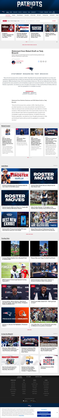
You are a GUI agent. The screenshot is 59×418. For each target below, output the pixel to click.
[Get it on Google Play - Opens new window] (33, 401)
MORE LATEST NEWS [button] (29, 234)
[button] (26, 41)
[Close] (57, 412)
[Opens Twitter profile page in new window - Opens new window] (18, 62)
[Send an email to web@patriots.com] (20, 62)
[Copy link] (46, 62)
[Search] (39, 12)
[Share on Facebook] (39, 62)
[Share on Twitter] (41, 62)
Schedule (23, 391)
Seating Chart (34, 389)
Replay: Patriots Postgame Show (13, 20)
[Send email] (43, 62)
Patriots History (13, 391)
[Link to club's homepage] (3, 12)
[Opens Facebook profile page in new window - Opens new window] (17, 62)
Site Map (13, 395)
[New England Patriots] (29, 406)
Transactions (24, 389)
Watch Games (34, 393)
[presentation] (57, 42)
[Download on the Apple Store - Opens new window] (25, 401)
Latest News (13, 382)
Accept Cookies (44, 415)
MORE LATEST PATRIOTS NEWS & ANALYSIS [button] (29, 44)
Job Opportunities (46, 393)
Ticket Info (34, 382)
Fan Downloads (46, 387)
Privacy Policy (21, 415)
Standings (24, 393)
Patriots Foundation (13, 389)
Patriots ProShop (46, 382)
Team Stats (24, 387)
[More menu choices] (37, 12)
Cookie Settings (44, 409)
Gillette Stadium (34, 391)
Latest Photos (13, 387)
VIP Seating (34, 387)
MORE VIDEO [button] (29, 329)
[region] (29, 412)
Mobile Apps (46, 389)
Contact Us (46, 395)
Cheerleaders (13, 393)
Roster (24, 382)
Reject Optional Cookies (44, 412)
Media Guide (46, 391)
